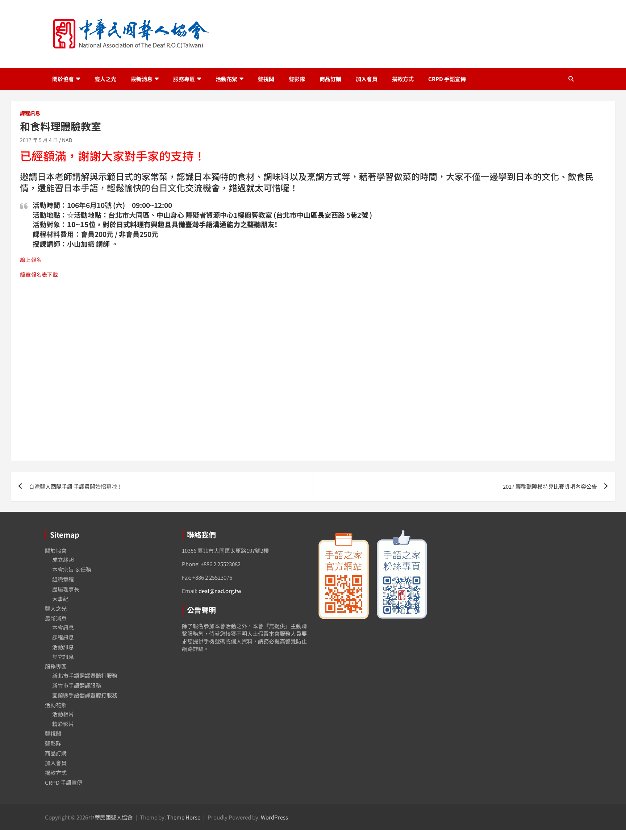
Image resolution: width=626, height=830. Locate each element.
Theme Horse (183, 817)
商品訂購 (330, 79)
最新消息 (142, 79)
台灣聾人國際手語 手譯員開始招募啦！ (75, 486)
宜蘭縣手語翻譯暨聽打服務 (84, 695)
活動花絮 (226, 79)
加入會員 (366, 79)
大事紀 (60, 598)
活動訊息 (63, 647)
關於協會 (63, 79)
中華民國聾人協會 (111, 817)
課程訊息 (30, 113)
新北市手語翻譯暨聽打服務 (84, 675)
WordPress (274, 817)
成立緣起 (63, 559)
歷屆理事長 (65, 589)
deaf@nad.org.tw (220, 591)
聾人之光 (105, 79)
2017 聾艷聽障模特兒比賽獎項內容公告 (550, 486)
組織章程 (63, 579)
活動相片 (63, 714)
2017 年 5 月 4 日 (39, 139)
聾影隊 (297, 79)
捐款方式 (403, 79)
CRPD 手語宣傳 (447, 79)
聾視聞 (266, 79)
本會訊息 (63, 627)
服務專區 (184, 79)
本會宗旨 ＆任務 (71, 569)
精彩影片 (63, 723)
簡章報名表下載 (39, 274)
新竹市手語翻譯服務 (76, 685)
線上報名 (31, 259)
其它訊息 (63, 656)
